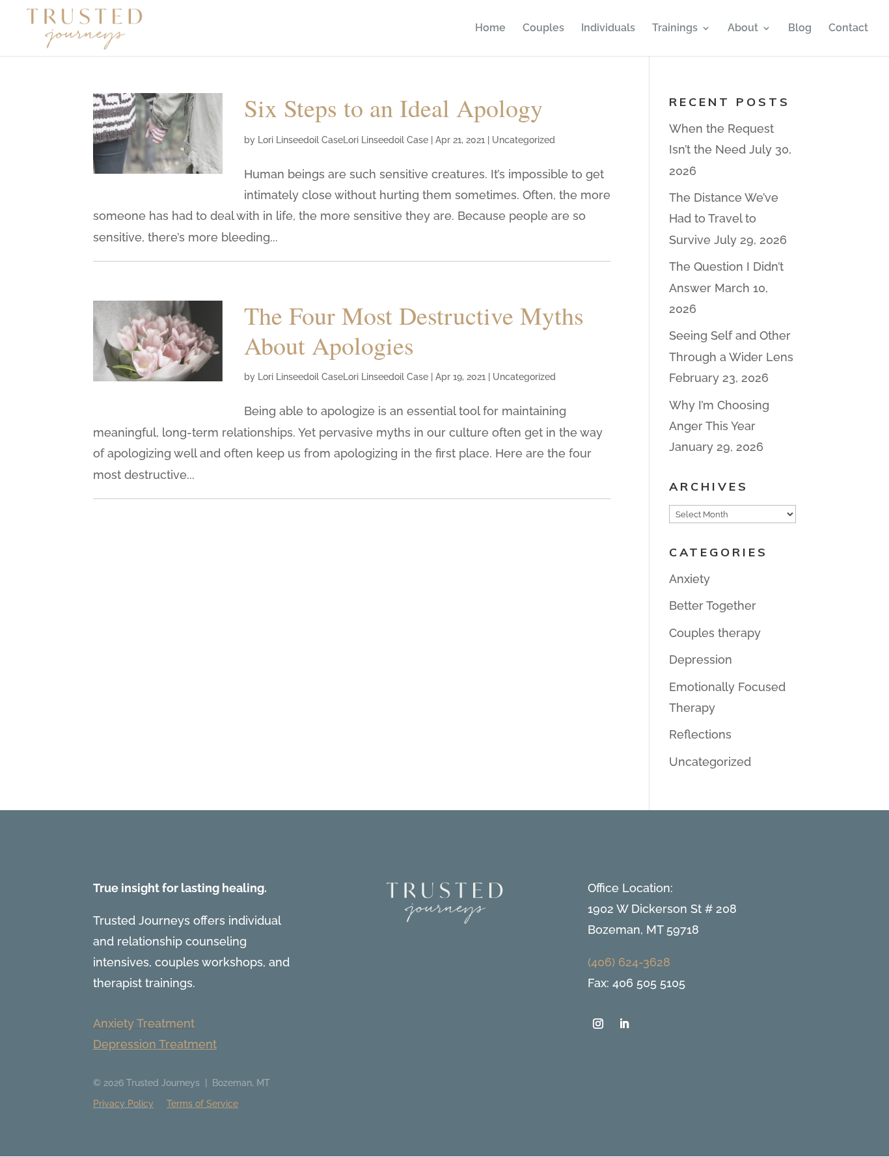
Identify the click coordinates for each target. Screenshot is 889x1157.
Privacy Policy (123, 1103)
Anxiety (689, 579)
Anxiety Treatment (144, 1023)
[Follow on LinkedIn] (624, 1023)
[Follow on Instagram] (598, 1023)
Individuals (608, 28)
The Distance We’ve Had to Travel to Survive (723, 219)
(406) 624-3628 (629, 962)
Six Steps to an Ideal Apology (393, 107)
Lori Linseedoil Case (300, 140)
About (743, 28)
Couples (543, 28)
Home (490, 28)
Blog (800, 28)
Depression (700, 659)
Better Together (712, 605)
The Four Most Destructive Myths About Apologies (414, 330)
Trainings (675, 28)
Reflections (700, 734)
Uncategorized (523, 140)
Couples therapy (715, 633)
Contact (848, 28)
